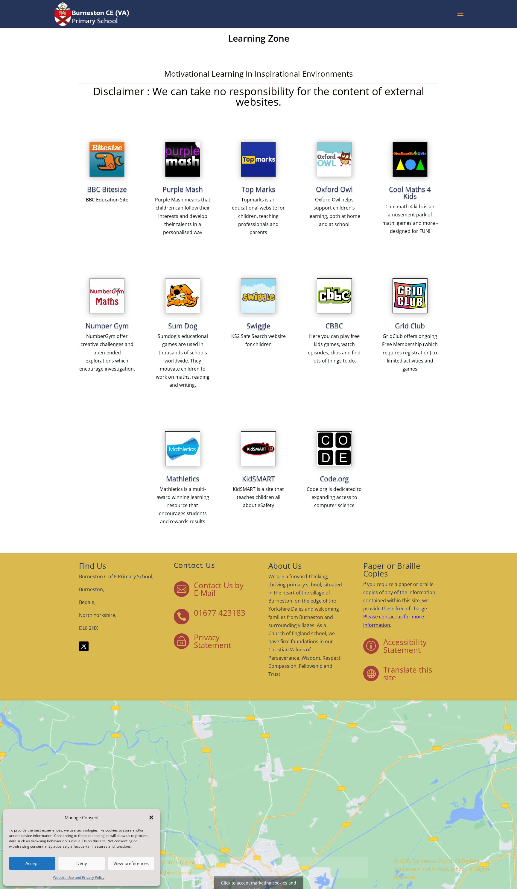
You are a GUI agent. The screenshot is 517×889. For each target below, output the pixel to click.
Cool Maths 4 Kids (410, 192)
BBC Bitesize (107, 189)
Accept (32, 863)
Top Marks (258, 189)
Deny (81, 863)
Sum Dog (182, 325)
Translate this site (407, 673)
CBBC (334, 325)
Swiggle (258, 325)
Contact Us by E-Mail (219, 589)
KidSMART (258, 478)
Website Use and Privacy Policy (78, 877)
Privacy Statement (212, 641)
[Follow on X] (84, 646)
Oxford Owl (334, 189)
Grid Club (410, 325)
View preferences (131, 863)
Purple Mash (182, 189)
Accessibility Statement (405, 646)
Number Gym (107, 325)
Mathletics (182, 478)
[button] (151, 817)
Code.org (334, 478)
